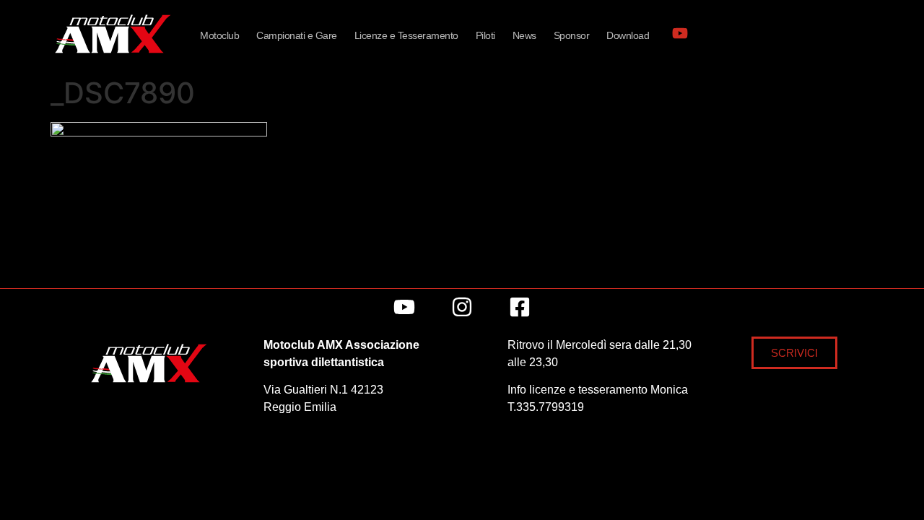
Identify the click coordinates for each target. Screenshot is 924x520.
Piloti (485, 35)
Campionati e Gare (296, 35)
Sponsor (572, 35)
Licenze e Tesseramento (406, 35)
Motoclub (219, 35)
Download (627, 35)
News (524, 35)
